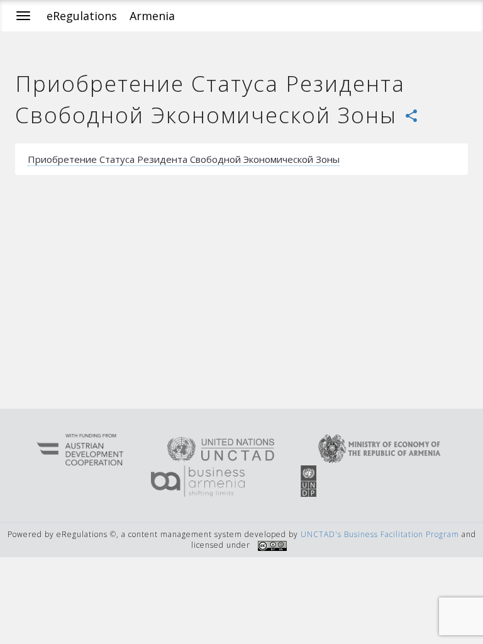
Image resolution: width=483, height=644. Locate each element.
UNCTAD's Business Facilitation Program (380, 534)
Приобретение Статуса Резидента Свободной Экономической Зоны (184, 159)
